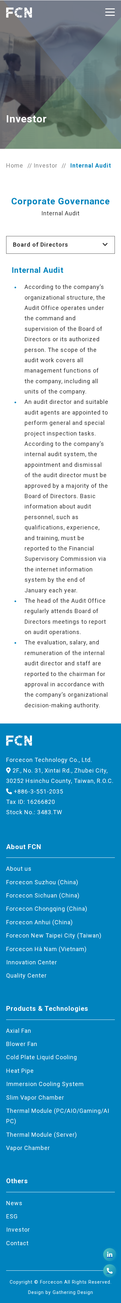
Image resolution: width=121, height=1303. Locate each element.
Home (14, 165)
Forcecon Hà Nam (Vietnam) (46, 949)
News (14, 1203)
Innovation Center (31, 962)
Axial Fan (18, 1030)
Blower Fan (21, 1044)
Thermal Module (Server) (41, 1134)
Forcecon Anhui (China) (39, 922)
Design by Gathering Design (60, 1292)
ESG (12, 1216)
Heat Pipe (20, 1070)
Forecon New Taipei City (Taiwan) (54, 935)
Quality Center (26, 975)
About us (19, 868)
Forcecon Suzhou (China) (42, 882)
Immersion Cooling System (45, 1084)
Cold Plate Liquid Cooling (41, 1057)
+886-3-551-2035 (37, 791)
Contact (17, 1243)
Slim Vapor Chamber (35, 1097)
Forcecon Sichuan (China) (43, 895)
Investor (45, 165)
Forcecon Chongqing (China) (46, 908)
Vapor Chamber (28, 1147)
